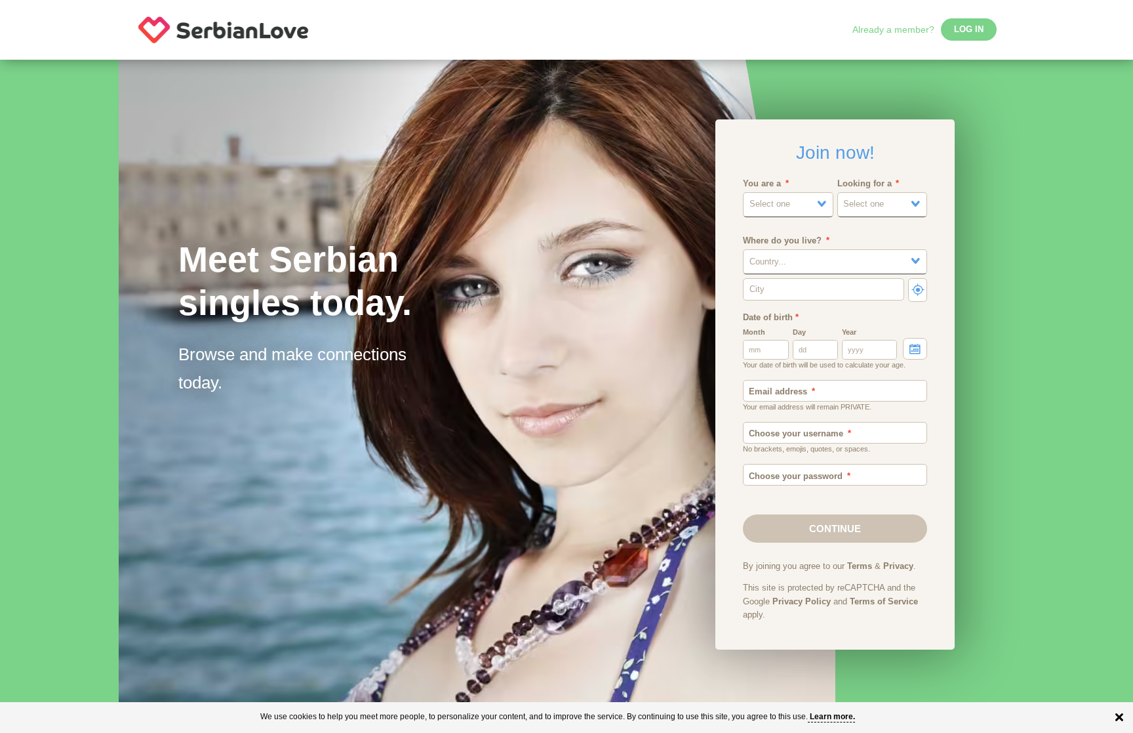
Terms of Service (884, 601)
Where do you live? (782, 240)
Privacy (898, 566)
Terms (859, 566)
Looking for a (864, 183)
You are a (762, 183)
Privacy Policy (801, 601)
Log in (969, 29)
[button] (788, 204)
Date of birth (771, 317)
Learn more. (832, 716)
